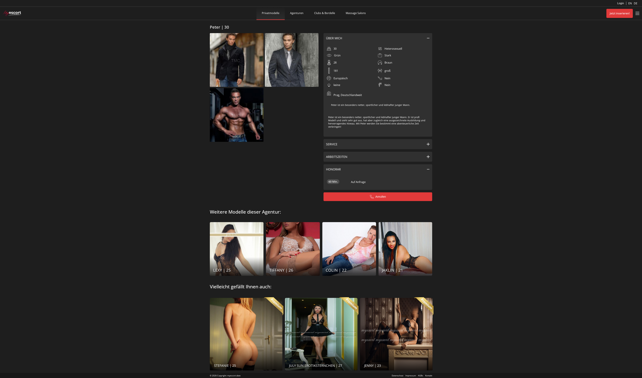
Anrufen (380, 196)
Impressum (410, 375)
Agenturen (296, 13)
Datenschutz (397, 375)
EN (630, 3)
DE (635, 3)
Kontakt (428, 375)
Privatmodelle (270, 13)
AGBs (420, 375)
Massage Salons (356, 13)
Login (620, 3)
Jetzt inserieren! (620, 13)
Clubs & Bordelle (324, 13)
